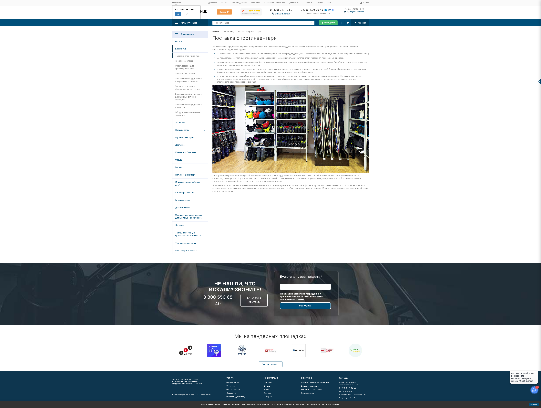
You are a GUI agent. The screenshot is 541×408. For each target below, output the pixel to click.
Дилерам (179, 225)
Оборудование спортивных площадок (188, 113)
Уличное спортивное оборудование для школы (187, 87)
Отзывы (309, 3)
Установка (255, 3)
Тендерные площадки (185, 243)
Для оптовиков (182, 207)
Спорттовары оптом (185, 73)
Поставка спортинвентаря (187, 56)
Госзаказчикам (182, 200)
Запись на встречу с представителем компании (188, 234)
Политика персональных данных (185, 395)
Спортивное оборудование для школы (188, 106)
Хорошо (533, 404)
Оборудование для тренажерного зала (184, 67)
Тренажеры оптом (184, 61)
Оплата (224, 3)
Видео (320, 3)
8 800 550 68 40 (217, 300)
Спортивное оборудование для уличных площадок (188, 79)
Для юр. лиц (228, 32)
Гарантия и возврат (184, 137)
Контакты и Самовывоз (274, 3)
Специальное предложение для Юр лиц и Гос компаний (188, 216)
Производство (328, 23)
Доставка (212, 3)
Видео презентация (184, 192)
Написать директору (185, 175)
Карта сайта (206, 395)
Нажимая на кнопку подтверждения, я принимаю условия (301, 297)
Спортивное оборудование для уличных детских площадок (188, 97)
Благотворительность (186, 250)
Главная (215, 32)
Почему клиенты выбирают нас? (188, 183)
